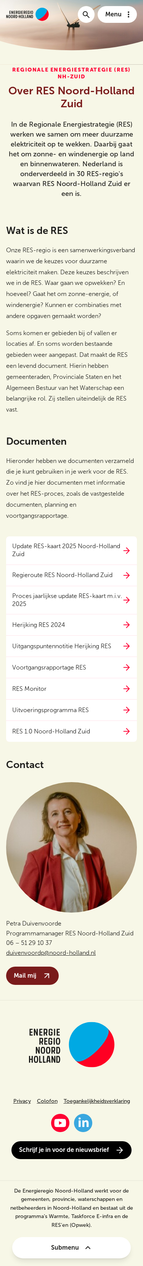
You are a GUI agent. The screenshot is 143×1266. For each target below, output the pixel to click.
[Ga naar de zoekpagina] (86, 14)
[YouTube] (60, 1123)
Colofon (47, 1101)
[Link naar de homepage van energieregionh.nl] (27, 14)
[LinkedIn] (83, 1123)
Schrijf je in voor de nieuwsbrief (64, 1149)
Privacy (22, 1101)
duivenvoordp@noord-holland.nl (51, 952)
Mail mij (25, 975)
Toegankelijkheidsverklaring (97, 1101)
